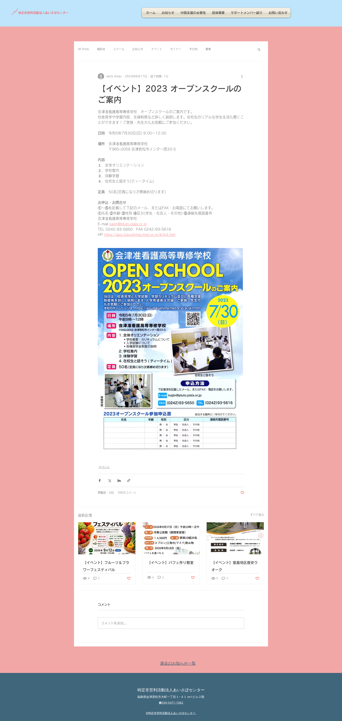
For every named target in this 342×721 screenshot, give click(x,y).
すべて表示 (257, 514)
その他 (193, 49)
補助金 (101, 49)
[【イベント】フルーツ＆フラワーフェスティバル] (106, 538)
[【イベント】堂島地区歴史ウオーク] (235, 538)
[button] (259, 49)
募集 (208, 49)
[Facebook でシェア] (100, 480)
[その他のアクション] (241, 76)
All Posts (83, 49)
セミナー (175, 49)
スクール (118, 49)
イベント (156, 49)
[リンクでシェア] (129, 480)
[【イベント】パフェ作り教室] (171, 538)
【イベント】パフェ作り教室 (170, 562)
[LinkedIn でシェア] (119, 480)
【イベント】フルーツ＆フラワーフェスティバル (106, 566)
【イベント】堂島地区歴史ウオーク (234, 566)
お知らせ (137, 49)
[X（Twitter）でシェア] (109, 480)
